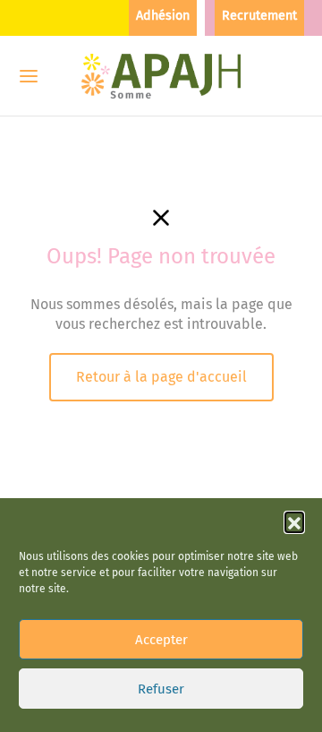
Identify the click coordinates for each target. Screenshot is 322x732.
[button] (294, 521)
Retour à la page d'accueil (161, 376)
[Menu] (28, 76)
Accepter (161, 640)
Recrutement (259, 15)
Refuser (161, 689)
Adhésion (163, 15)
